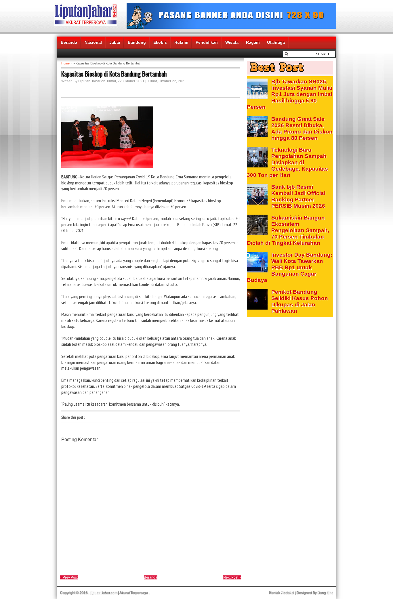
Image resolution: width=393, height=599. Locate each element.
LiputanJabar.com (103, 593)
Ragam (253, 42)
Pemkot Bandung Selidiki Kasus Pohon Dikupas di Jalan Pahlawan (299, 301)
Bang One (325, 593)
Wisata (232, 42)
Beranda (69, 42)
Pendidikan (207, 42)
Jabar (114, 42)
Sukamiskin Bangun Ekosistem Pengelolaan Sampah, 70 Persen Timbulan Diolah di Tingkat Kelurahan (288, 230)
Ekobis (160, 42)
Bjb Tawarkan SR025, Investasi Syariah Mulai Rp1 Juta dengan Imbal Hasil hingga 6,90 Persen (289, 94)
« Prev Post (69, 577)
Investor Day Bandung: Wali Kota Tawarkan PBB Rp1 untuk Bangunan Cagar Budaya (289, 267)
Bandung (137, 42)
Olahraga (276, 42)
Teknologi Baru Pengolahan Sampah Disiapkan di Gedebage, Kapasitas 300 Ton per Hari (287, 162)
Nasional (93, 42)
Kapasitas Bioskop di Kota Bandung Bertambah (114, 73)
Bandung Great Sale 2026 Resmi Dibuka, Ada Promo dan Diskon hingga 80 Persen (302, 128)
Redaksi (287, 593)
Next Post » (232, 577)
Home (65, 63)
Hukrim (181, 42)
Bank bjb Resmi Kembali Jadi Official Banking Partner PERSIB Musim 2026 (298, 196)
